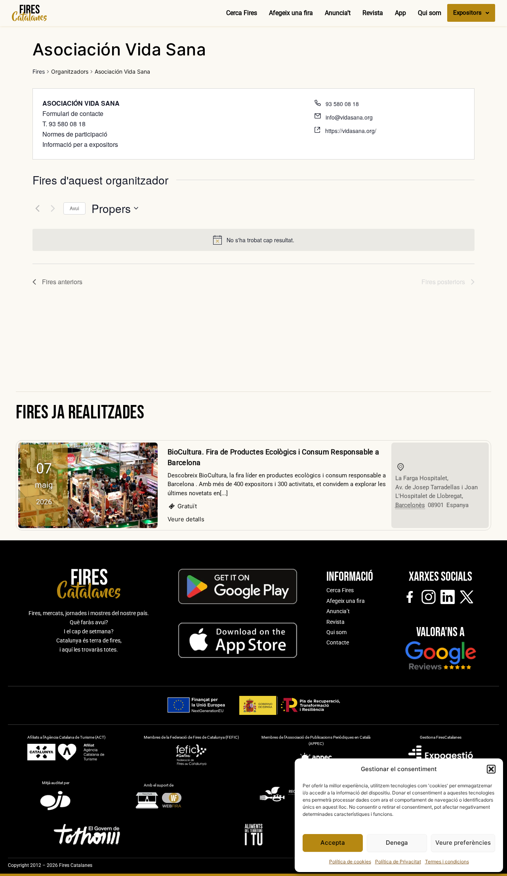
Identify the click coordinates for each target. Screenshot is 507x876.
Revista (372, 13)
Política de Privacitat (398, 862)
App (400, 13)
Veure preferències (463, 842)
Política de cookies (350, 862)
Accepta (332, 842)
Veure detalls (186, 519)
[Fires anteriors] (37, 208)
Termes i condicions (447, 862)
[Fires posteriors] (52, 208)
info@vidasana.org (349, 117)
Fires (38, 71)
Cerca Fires (241, 13)
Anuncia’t (338, 13)
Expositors (467, 12)
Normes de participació (74, 134)
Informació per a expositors (80, 144)
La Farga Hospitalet (421, 478)
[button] (491, 769)
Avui (74, 208)
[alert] (260, 240)
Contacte (337, 642)
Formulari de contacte (72, 113)
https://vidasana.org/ (350, 131)
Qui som (429, 13)
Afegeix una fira (291, 13)
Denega (397, 842)
